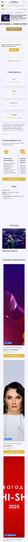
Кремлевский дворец (14, 19)
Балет (19, 9)
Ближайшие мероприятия (20, 24)
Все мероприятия (13, 9)
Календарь (2, 5)
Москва (4, 9)
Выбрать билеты (14, 179)
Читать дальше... (6, 134)
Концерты (24, 9)
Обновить (14, 50)
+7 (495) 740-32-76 (7, 198)
